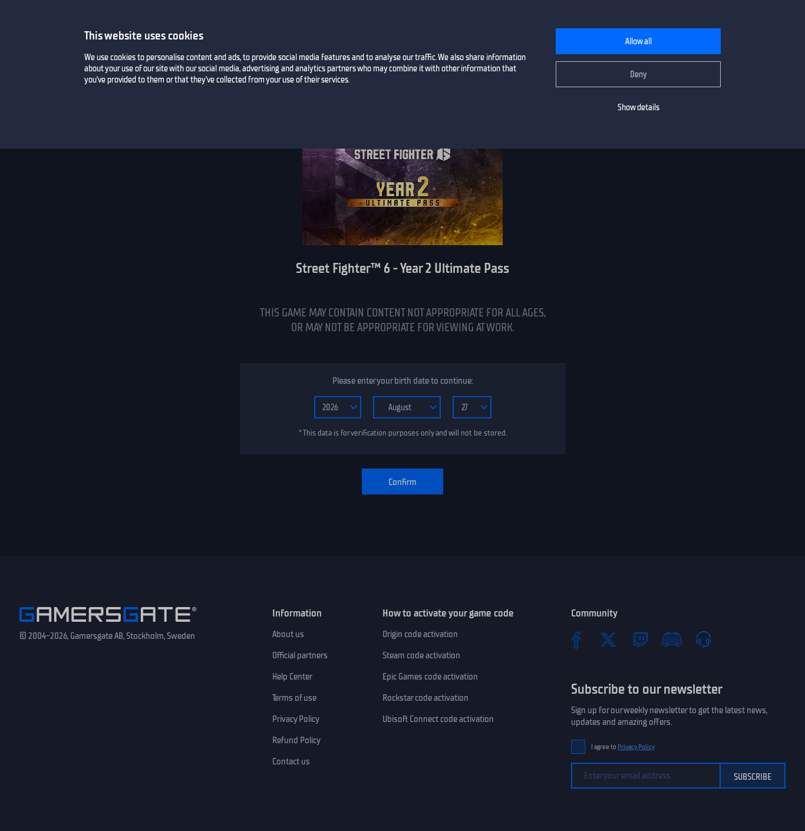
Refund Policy (296, 740)
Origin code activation (420, 634)
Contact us (291, 761)
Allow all (638, 41)
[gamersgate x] (608, 639)
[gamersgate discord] (672, 639)
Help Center (292, 676)
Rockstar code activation (425, 698)
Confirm (402, 482)
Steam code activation (421, 655)
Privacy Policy (295, 719)
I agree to (623, 747)
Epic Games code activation (430, 676)
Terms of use (294, 698)
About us (288, 634)
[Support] (704, 639)
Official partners (300, 655)
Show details (638, 107)
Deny (638, 74)
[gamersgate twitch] (640, 639)
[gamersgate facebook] (576, 639)
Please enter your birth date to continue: (402, 381)
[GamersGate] (107, 624)
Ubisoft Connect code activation (438, 719)
